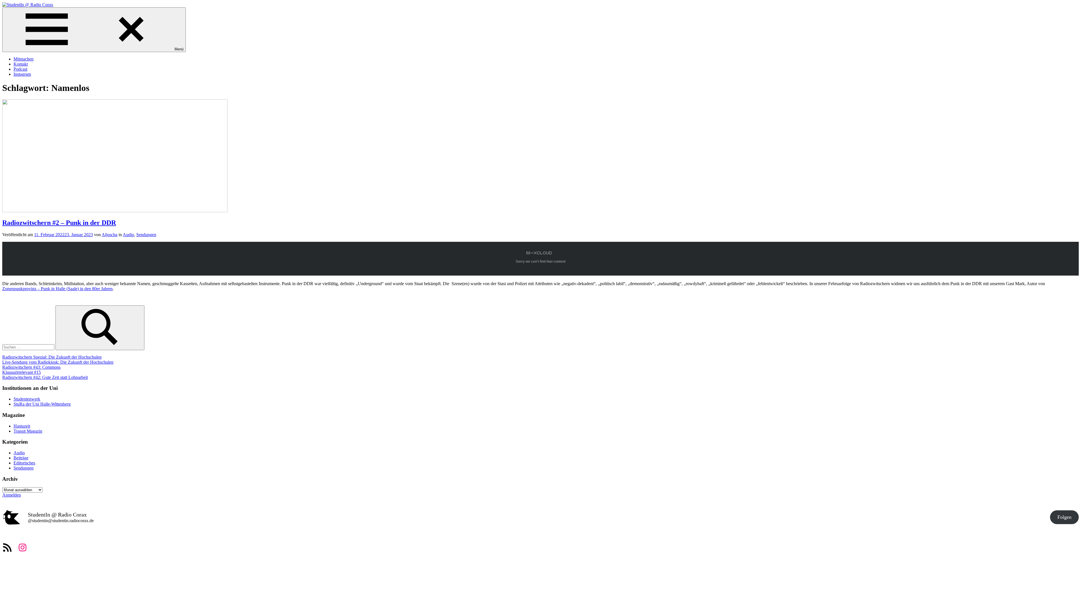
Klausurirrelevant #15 (21, 372)
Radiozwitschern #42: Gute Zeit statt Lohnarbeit (45, 377)
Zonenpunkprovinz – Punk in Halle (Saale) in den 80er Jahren (57, 288)
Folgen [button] (1064, 517)
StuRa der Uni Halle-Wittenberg (42, 404)
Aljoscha (109, 234)
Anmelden (11, 495)
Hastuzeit (22, 426)
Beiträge (21, 457)
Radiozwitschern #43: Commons (31, 367)
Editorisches (24, 463)
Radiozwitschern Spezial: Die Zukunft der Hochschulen (52, 357)
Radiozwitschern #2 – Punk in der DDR (59, 222)
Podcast (20, 69)
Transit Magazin (28, 431)
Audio (128, 234)
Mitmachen (23, 59)
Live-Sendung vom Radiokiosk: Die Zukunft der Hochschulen (57, 362)
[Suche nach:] (28, 347)
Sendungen (146, 234)
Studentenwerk (27, 399)
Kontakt (21, 64)
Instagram (22, 74)
